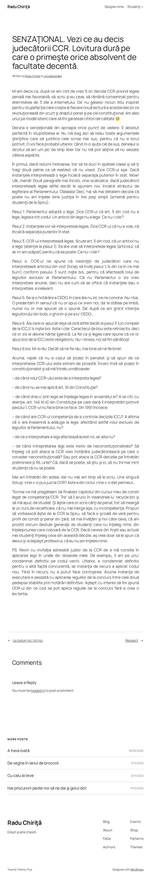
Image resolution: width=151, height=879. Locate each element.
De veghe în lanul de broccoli (33, 763)
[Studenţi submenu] (142, 7)
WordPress (137, 869)
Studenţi (134, 6)
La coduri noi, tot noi (28, 640)
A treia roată (18, 751)
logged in (38, 690)
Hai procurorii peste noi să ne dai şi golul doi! (47, 788)
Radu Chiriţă (18, 6)
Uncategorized (53, 76)
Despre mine (114, 6)
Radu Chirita (32, 76)
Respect (131, 640)
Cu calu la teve (20, 775)
